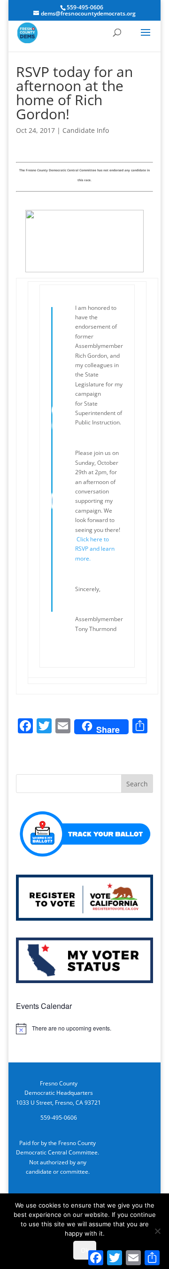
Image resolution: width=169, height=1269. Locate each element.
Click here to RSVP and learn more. (95, 548)
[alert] (84, 1028)
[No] (157, 1231)
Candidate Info (85, 130)
